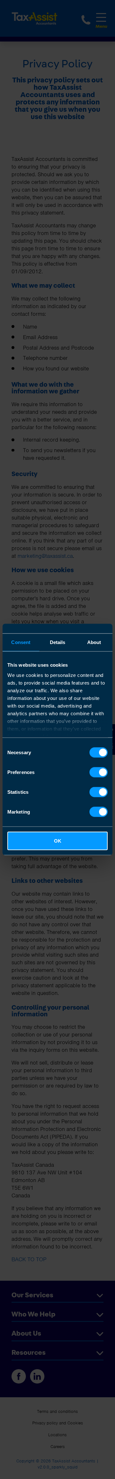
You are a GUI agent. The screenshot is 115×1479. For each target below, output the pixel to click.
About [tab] (94, 642)
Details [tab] (57, 642)
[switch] (98, 772)
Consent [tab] (20, 642)
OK (57, 841)
